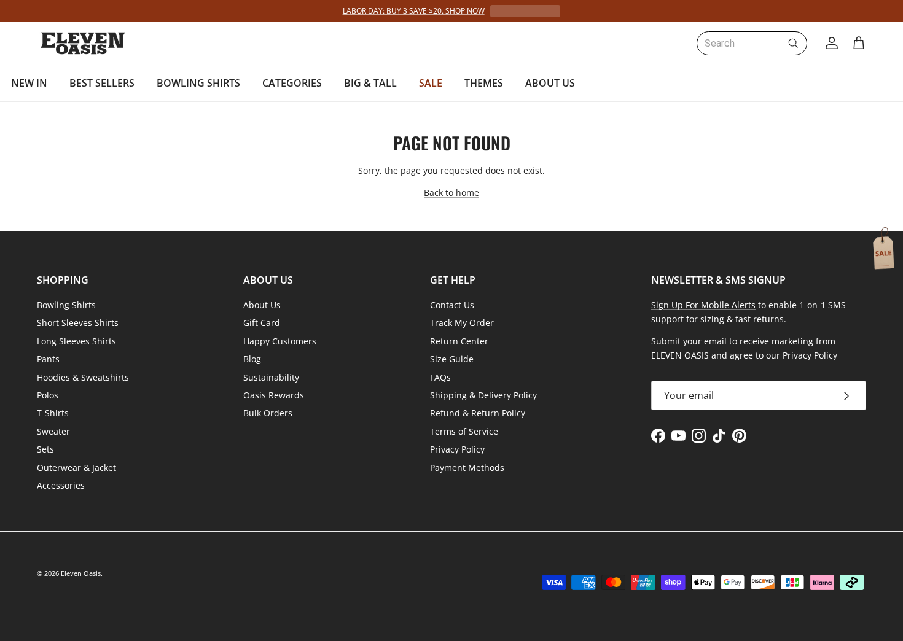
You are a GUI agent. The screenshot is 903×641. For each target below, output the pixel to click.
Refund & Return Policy (477, 413)
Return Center (459, 341)
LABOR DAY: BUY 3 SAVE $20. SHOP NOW (414, 11)
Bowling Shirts (66, 305)
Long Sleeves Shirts (76, 341)
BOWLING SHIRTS (198, 83)
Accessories (61, 485)
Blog (252, 359)
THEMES (483, 83)
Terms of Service (464, 431)
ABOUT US (550, 83)
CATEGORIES (292, 83)
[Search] (793, 43)
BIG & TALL (370, 83)
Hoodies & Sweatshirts (83, 377)
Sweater (53, 431)
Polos (47, 395)
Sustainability (271, 377)
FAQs (440, 377)
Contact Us (452, 305)
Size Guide (452, 359)
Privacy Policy (457, 449)
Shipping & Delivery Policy (483, 395)
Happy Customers (279, 341)
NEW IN (29, 83)
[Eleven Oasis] (83, 43)
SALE (430, 83)
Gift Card (261, 322)
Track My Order (462, 322)
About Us (262, 305)
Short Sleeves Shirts (78, 322)
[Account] (829, 43)
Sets (45, 449)
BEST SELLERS (102, 83)
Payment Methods (467, 467)
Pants (48, 359)
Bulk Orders (267, 413)
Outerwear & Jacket (76, 467)
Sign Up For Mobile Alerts (703, 305)
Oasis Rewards (273, 395)
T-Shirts (53, 413)
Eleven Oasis (81, 573)
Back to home (451, 192)
